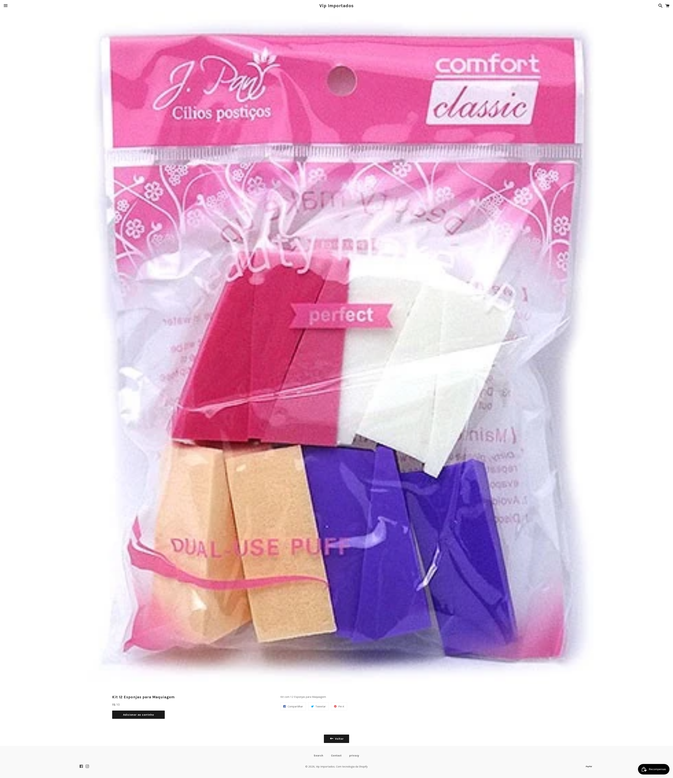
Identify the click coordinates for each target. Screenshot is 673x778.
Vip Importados (336, 5)
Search (318, 755)
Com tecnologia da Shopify (352, 766)
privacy (354, 755)
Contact (336, 755)
